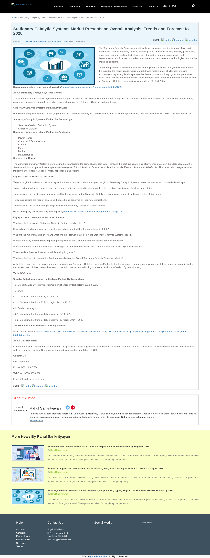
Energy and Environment (114, 6)
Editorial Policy (23, 540)
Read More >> (36, 420)
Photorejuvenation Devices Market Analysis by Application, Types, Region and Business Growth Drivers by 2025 (110, 490)
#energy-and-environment (34, 41)
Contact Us (152, 6)
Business (58, 6)
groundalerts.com (98, 556)
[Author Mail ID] (73, 408)
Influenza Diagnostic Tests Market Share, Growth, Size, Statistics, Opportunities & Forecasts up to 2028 (105, 468)
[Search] (193, 6)
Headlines (91, 6)
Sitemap (20, 546)
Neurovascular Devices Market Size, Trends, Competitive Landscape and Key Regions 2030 (98, 446)
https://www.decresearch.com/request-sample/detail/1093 (92, 87)
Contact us (21, 533)
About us (20, 529)
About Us (137, 6)
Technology (74, 6)
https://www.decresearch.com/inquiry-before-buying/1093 (94, 211)
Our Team (21, 543)
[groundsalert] (97, 530)
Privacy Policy (23, 536)
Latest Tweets (146, 523)
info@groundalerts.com (62, 540)
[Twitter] (68, 408)
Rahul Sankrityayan (59, 41)
